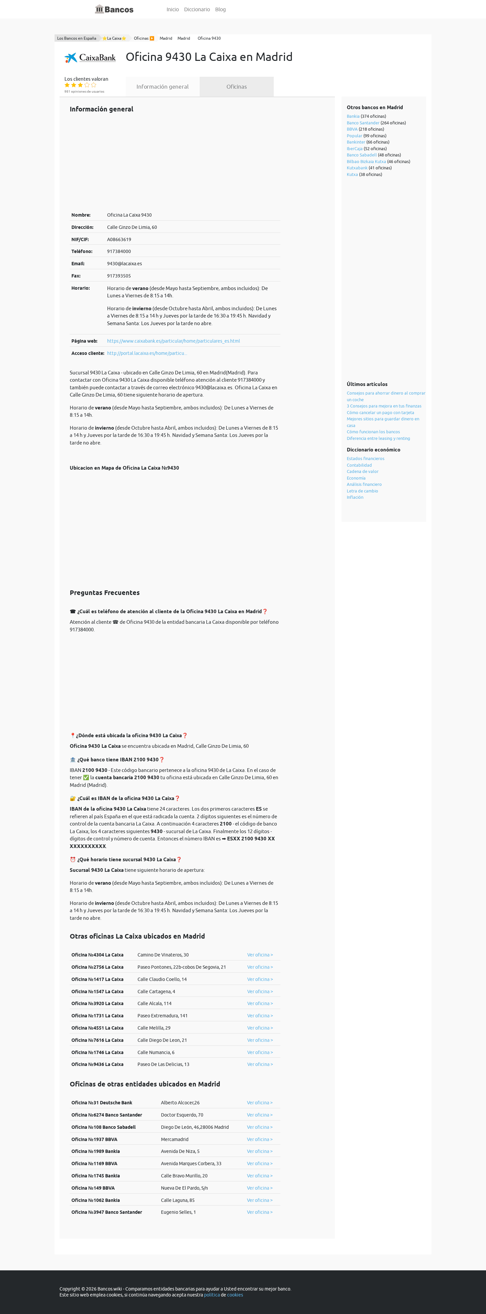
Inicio (173, 9)
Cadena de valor (363, 471)
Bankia (353, 116)
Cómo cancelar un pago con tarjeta (380, 412)
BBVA (352, 129)
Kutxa (352, 174)
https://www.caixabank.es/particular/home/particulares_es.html (173, 341)
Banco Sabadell (362, 154)
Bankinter (356, 142)
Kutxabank (357, 167)
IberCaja (355, 148)
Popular (354, 135)
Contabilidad (359, 465)
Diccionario (197, 9)
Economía (356, 478)
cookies (235, 1294)
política (212, 1294)
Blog (220, 9)
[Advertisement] (175, 162)
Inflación (355, 497)
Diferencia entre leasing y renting (378, 438)
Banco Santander (363, 122)
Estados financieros (366, 458)
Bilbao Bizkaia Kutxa (366, 161)
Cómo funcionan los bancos (373, 431)
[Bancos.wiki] (114, 9)
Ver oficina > (260, 954)
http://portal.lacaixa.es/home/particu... (147, 353)
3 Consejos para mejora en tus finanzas (384, 405)
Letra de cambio (362, 490)
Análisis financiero (364, 484)
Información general (163, 86)
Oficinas (236, 86)
